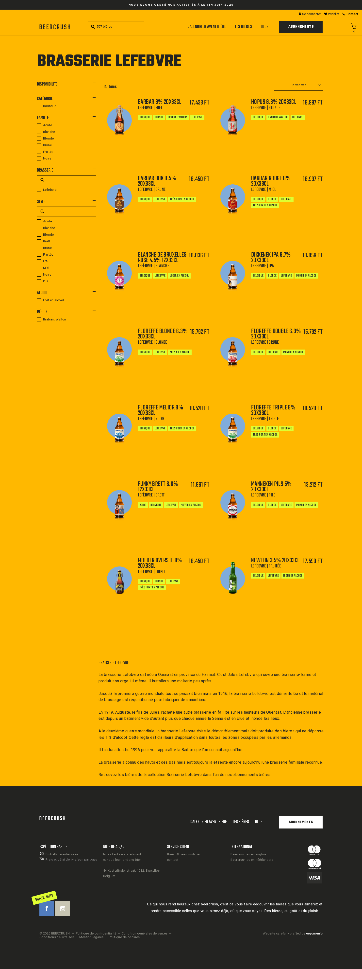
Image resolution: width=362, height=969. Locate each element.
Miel (46, 268)
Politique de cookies (124, 937)
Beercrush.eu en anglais (248, 854)
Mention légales (91, 937)
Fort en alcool (53, 300)
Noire (47, 158)
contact (173, 860)
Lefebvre (49, 190)
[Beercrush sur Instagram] (62, 908)
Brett (46, 241)
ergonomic (314, 933)
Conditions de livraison (56, 937)
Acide (47, 125)
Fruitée (48, 152)
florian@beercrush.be (183, 854)
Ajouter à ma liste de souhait (175, 159)
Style (41, 201)
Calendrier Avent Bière (206, 26)
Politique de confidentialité (96, 933)
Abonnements (300, 27)
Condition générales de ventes (145, 933)
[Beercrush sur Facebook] (46, 908)
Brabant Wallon (54, 319)
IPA (45, 261)
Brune (47, 145)
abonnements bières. (252, 774)
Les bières (243, 26)
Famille (43, 118)
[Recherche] (92, 27)
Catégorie (45, 98)
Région (42, 312)
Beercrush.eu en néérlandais (251, 860)
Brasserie (45, 170)
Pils (46, 281)
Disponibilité (47, 84)
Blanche (49, 132)
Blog (265, 26)
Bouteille (49, 106)
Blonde (48, 138)
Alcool (42, 293)
